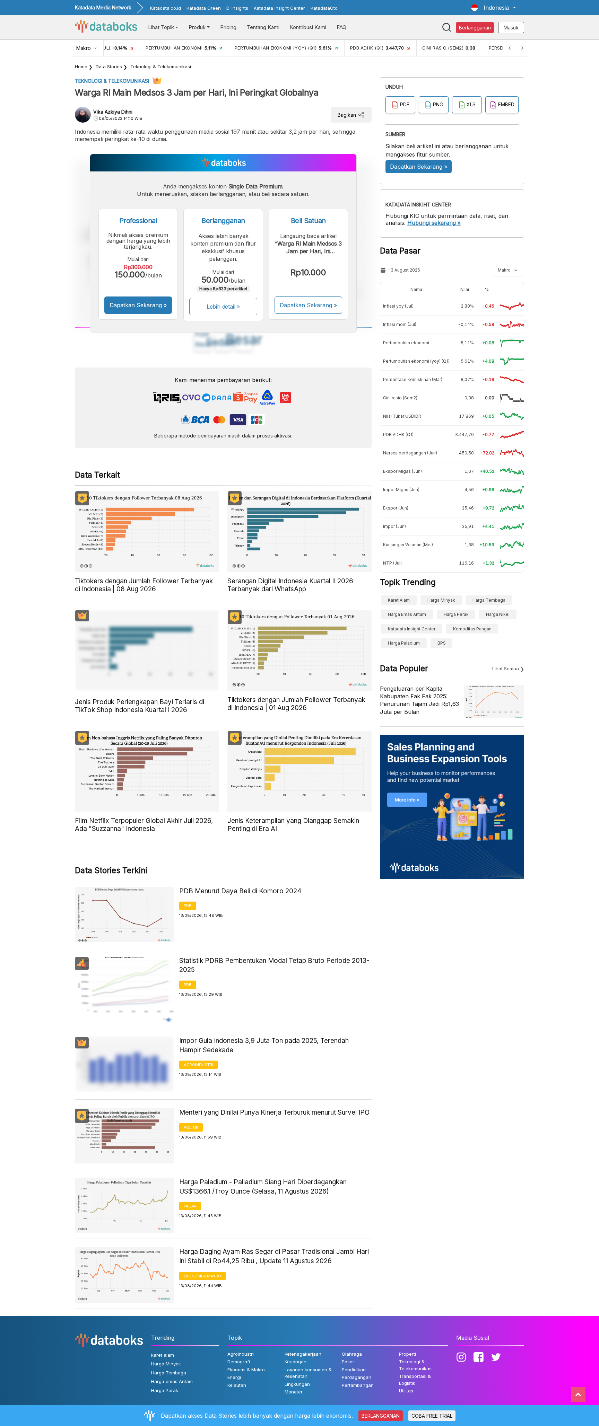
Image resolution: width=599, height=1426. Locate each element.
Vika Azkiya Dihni (112, 112)
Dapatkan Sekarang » (138, 305)
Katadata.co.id (165, 8)
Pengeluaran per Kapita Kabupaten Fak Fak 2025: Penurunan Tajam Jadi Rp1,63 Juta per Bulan (419, 700)
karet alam (399, 600)
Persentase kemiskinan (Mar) (412, 379)
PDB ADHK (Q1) (398, 434)
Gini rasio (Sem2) (400, 397)
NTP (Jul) (392, 563)
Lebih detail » (223, 306)
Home (81, 66)
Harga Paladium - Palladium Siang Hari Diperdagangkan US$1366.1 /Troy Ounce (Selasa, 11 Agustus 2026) (263, 1186)
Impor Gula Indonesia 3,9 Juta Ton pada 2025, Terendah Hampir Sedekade (264, 1045)
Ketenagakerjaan (303, 1354)
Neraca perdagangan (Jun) (410, 452)
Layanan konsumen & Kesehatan (308, 1373)
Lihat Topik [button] (161, 27)
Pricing (228, 27)
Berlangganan (475, 27)
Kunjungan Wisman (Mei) (408, 544)
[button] (493, 8)
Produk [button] (197, 27)
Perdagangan (356, 1377)
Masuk (511, 27)
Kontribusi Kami (308, 27)
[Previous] (509, 48)
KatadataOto (324, 8)
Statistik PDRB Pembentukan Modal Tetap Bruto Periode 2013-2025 (274, 965)
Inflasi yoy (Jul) (398, 306)
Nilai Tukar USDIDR (402, 416)
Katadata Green (203, 8)
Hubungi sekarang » (434, 222)
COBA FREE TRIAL (431, 1416)
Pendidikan (354, 1369)
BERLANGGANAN (381, 1416)
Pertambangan (358, 1385)
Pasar (190, 1206)
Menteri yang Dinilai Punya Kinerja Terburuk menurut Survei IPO (274, 1112)
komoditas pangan (472, 628)
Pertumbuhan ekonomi (406, 342)
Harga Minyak (441, 600)
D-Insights (237, 8)
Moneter (294, 1391)
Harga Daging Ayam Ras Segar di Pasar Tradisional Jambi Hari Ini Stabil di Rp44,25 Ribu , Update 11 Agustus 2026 (274, 1256)
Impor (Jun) (394, 526)
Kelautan (236, 1385)
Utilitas (406, 1390)
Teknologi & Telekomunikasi (160, 66)
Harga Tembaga (488, 600)
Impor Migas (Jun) (401, 489)
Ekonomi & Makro (202, 1276)
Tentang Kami (263, 27)
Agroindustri (198, 1064)
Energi (234, 1377)
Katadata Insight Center (279, 8)
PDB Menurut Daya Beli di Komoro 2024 (240, 891)
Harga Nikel (498, 614)
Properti (407, 1354)
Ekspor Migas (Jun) (402, 471)
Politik (191, 1127)
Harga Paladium (404, 643)
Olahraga (352, 1354)
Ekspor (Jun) (395, 508)
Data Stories (109, 66)
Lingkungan (297, 1384)
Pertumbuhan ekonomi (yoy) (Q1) (416, 361)
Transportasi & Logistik (415, 1379)
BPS (441, 643)
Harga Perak (456, 614)
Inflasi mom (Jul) (399, 324)
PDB (188, 905)
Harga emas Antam (407, 614)
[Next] (522, 48)
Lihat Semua (505, 668)
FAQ (341, 27)
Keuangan (295, 1361)
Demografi (238, 1361)
